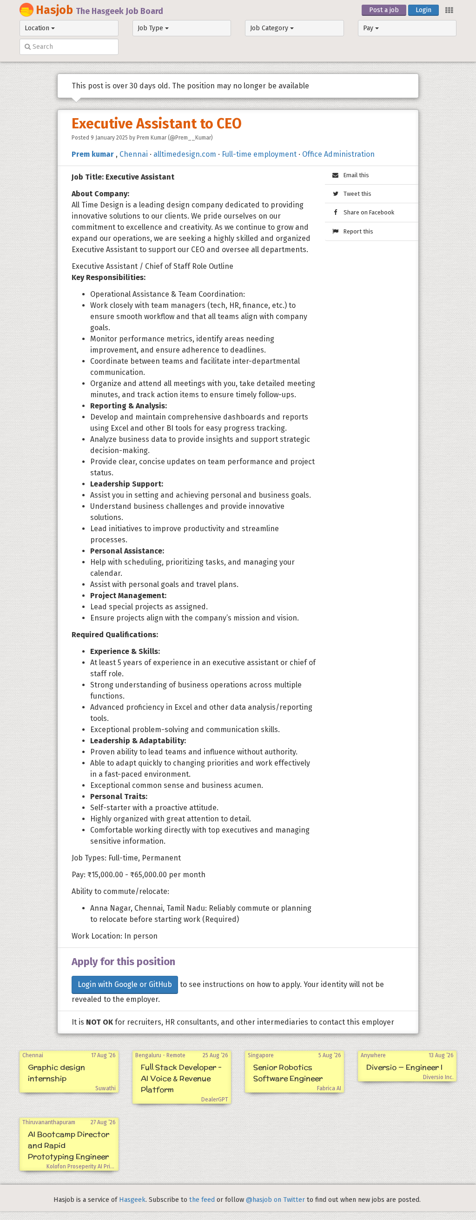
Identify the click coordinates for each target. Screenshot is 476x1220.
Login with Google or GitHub (125, 984)
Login (423, 10)
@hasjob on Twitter (275, 1200)
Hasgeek (132, 1200)
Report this (356, 231)
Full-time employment (259, 154)
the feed (202, 1200)
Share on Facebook (366, 212)
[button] (448, 9)
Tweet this (355, 193)
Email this (354, 175)
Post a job (384, 10)
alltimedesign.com (184, 154)
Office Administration (338, 154)
